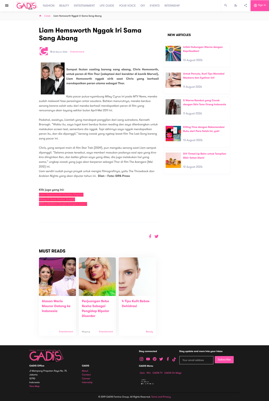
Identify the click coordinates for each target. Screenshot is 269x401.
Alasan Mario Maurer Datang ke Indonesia (56, 306)
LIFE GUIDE (107, 6)
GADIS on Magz (173, 373)
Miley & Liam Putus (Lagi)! (57, 199)
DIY (143, 6)
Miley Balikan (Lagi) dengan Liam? (63, 204)
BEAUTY (64, 6)
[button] (156, 236)
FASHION (49, 6)
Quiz (142, 373)
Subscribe (224, 360)
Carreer (86, 378)
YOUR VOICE (127, 6)
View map (34, 386)
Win (149, 373)
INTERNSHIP (172, 6)
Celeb (47, 16)
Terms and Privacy (161, 396)
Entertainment (77, 51)
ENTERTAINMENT (84, 6)
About (85, 371)
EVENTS (155, 6)
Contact (86, 375)
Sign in (261, 5)
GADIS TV (157, 373)
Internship (87, 382)
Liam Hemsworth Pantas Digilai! (61, 195)
